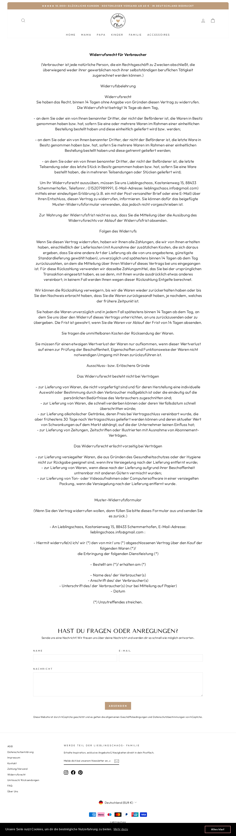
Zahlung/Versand (17, 768)
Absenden (118, 705)
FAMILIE (135, 34)
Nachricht (43, 668)
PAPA (101, 34)
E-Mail (125, 650)
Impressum (13, 757)
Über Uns (12, 791)
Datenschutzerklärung (20, 752)
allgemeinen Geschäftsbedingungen (126, 717)
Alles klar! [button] (217, 829)
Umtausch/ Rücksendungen (23, 780)
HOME (71, 34)
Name (38, 650)
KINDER (117, 34)
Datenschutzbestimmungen (169, 717)
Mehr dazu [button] (121, 829)
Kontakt (12, 763)
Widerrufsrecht (16, 774)
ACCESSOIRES (158, 34)
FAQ (9, 785)
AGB (10, 746)
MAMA (86, 34)
